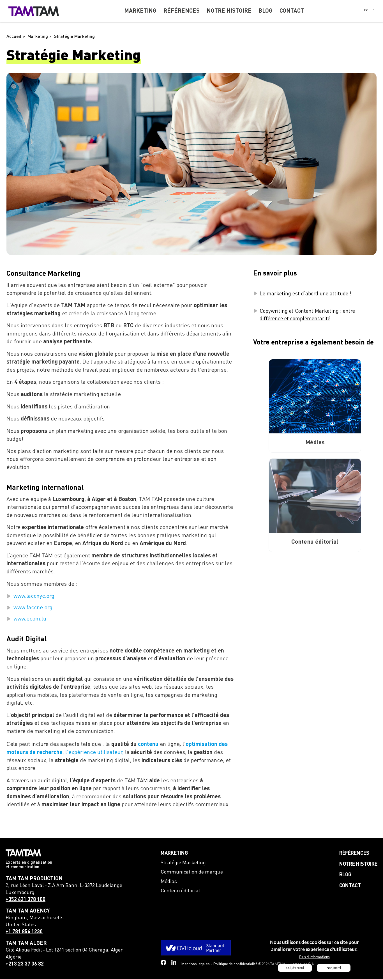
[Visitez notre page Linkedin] (174, 962)
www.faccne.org (32, 608)
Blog (345, 874)
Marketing (174, 853)
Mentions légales (195, 964)
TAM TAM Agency (28, 911)
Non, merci (334, 967)
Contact (350, 885)
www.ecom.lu (29, 619)
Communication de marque (192, 872)
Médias (169, 881)
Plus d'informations (314, 957)
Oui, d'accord (295, 967)
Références (354, 853)
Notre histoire (358, 864)
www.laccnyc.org (33, 596)
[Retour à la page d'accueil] (33, 11)
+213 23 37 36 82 (25, 964)
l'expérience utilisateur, (94, 752)
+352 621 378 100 (25, 899)
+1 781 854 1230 (24, 931)
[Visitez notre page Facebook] (163, 962)
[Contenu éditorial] (315, 496)
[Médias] (315, 396)
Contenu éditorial (180, 890)
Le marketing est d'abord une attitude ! (305, 294)
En (373, 10)
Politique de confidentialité (235, 964)
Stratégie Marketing (183, 862)
